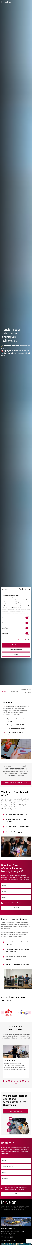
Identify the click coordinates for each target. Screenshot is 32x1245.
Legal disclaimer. (20, 1189)
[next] (29, 1012)
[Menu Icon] (29, 2)
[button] (6, 2)
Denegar (16, 654)
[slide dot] (3, 1081)
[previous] (2, 1012)
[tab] (5, 691)
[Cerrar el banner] (29, 589)
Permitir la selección (16, 649)
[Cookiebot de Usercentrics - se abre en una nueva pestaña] (19, 589)
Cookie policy (8, 1189)
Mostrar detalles (22, 640)
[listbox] (16, 1012)
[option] (8, 1012)
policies (22, 903)
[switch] (27, 623)
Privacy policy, (24, 1187)
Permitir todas (16, 644)
